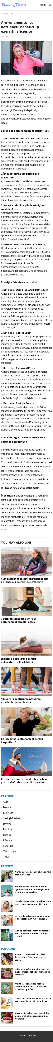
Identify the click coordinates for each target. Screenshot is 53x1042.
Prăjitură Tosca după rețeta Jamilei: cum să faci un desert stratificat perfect (30, 986)
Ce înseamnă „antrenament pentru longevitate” (22, 740)
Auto (5, 801)
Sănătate (8, 845)
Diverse (7, 823)
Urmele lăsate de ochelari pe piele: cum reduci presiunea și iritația (33, 902)
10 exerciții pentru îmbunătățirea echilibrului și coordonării (21, 700)
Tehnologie (9, 851)
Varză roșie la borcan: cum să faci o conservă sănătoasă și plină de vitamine (32, 1016)
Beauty (7, 807)
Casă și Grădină (11, 818)
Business (8, 812)
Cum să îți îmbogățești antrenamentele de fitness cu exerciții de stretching (24, 580)
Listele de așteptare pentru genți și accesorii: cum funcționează (32, 917)
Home (3, 13)
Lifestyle (7, 840)
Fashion (7, 829)
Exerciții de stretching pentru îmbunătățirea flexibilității (18, 660)
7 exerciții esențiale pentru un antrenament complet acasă (19, 620)
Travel (6, 856)
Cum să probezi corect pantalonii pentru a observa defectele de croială (32, 933)
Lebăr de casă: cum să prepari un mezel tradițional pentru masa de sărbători (32, 972)
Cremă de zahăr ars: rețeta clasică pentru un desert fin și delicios (33, 1000)
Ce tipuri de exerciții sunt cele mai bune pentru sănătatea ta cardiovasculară (24, 780)
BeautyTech (30, 1035)
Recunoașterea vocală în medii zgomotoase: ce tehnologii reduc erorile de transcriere (32, 889)
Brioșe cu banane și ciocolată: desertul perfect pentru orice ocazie (30, 957)
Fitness (12, 13)
